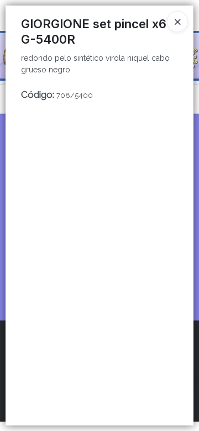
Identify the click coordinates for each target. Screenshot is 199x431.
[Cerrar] (177, 21)
